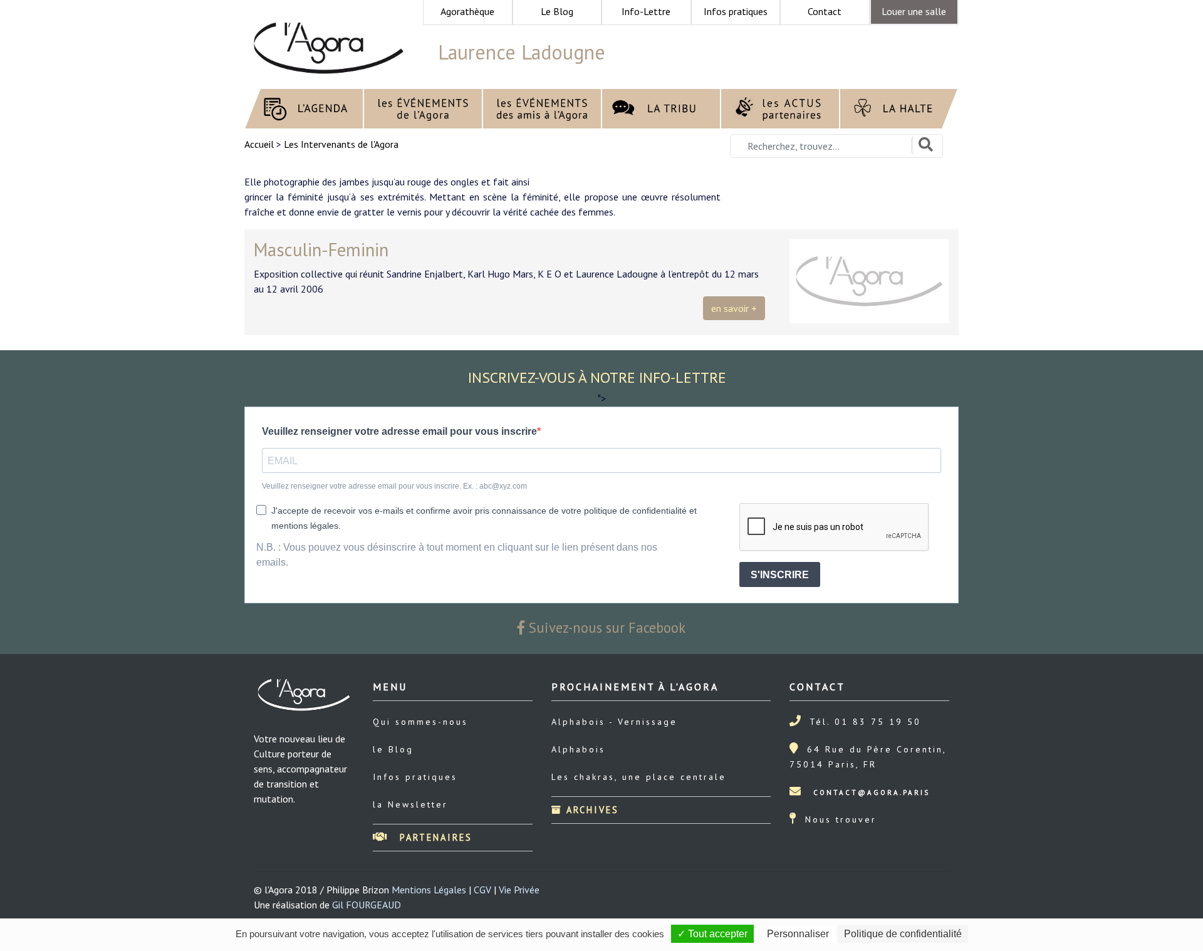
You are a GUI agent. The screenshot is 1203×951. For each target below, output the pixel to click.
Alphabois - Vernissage (614, 721)
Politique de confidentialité (903, 933)
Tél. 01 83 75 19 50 (865, 721)
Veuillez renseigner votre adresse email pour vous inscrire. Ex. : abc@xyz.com (394, 486)
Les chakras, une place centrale (638, 776)
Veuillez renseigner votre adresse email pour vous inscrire (399, 431)
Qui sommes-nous (420, 721)
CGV (482, 889)
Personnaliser (798, 933)
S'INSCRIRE (780, 574)
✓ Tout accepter (712, 933)
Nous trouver (841, 819)
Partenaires (433, 837)
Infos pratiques (415, 776)
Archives (590, 810)
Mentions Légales (429, 889)
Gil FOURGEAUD (366, 904)
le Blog (393, 749)
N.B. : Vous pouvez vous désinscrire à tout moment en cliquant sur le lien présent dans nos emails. (456, 555)
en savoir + (734, 308)
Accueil (260, 144)
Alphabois (578, 749)
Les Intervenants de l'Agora (341, 144)
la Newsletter (410, 804)
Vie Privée (519, 889)
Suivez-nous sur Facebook (605, 627)
